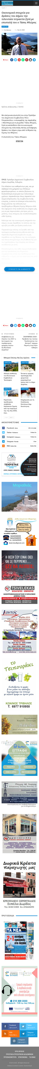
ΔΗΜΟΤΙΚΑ (5, 26)
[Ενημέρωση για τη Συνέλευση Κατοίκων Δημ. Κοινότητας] (28, 393)
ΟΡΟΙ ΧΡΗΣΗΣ (19, 1051)
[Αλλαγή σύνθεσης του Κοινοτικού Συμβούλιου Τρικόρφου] (11, 366)
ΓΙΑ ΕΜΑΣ (32, 1057)
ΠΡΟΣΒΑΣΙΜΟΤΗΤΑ (10, 1057)
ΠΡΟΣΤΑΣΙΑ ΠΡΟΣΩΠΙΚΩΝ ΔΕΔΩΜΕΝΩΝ (19, 1054)
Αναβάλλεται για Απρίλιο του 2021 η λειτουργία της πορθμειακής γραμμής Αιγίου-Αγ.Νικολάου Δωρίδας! (9, 343)
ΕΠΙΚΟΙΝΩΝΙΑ (22, 1057)
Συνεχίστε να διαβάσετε (19, 269)
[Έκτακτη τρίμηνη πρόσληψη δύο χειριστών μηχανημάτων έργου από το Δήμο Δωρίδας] (28, 366)
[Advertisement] (19, 82)
